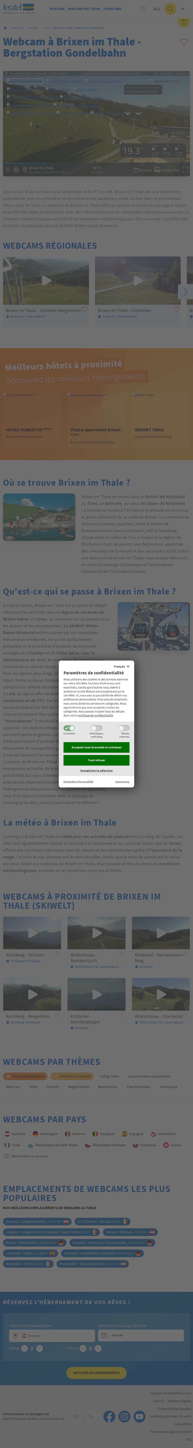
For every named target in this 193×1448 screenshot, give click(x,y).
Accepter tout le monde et (97, 747)
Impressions (122, 782)
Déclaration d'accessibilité (78, 782)
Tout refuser (96, 760)
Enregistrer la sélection (96, 771)
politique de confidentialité (95, 715)
